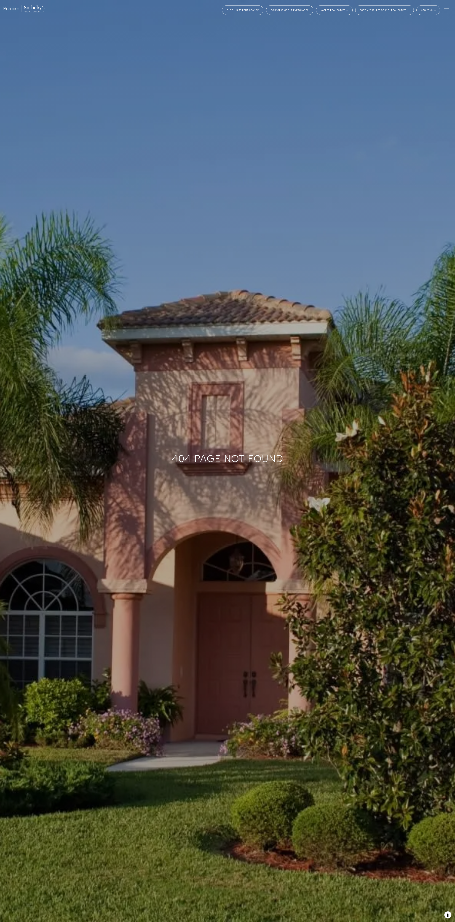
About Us (427, 10)
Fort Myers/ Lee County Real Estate (383, 10)
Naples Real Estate (333, 10)
